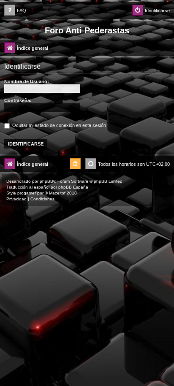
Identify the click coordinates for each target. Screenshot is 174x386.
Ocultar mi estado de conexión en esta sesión (58, 125)
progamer (26, 193)
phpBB (46, 181)
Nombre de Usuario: (26, 81)
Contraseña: (18, 100)
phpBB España (73, 187)
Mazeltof (57, 193)
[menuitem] (15, 11)
